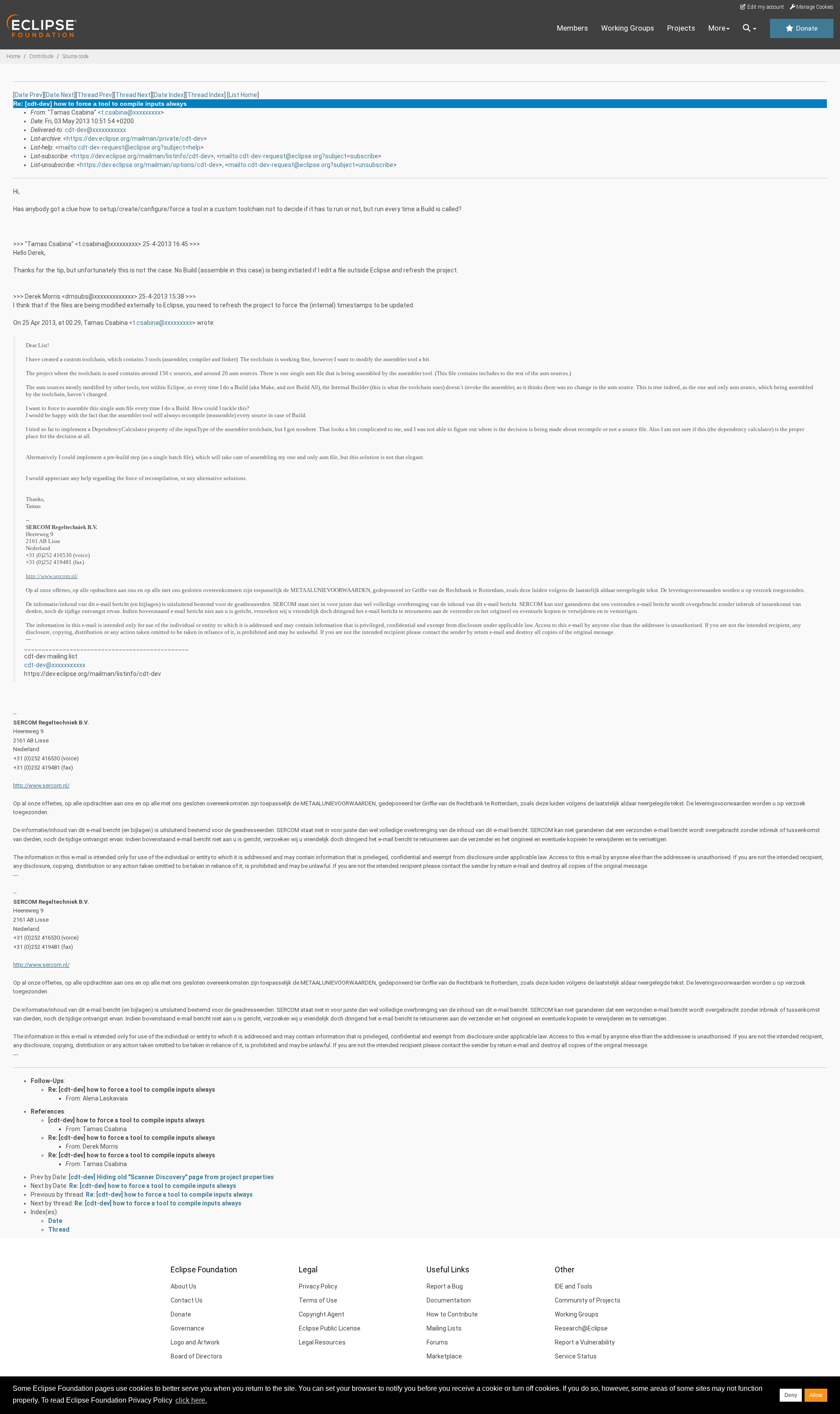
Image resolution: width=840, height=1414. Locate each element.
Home (13, 56)
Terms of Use (318, 1300)
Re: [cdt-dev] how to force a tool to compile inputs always (131, 1089)
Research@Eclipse (581, 1328)
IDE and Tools (573, 1286)
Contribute (41, 56)
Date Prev (28, 94)
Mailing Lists (444, 1328)
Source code (75, 56)
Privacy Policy (318, 1286)
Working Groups (627, 28)
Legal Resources (322, 1342)
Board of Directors (196, 1356)
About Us (183, 1286)
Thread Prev (94, 94)
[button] (749, 28)
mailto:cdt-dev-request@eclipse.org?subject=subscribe (299, 156)
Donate (806, 28)
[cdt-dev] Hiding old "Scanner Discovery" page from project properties (171, 1177)
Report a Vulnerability (585, 1342)
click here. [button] (191, 1400)
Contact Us (187, 1300)
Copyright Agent (321, 1314)
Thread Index (205, 94)
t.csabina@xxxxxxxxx (131, 112)
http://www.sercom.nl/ (52, 576)
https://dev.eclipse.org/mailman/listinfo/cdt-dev (142, 156)
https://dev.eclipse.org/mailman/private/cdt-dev (134, 138)
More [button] (716, 28)
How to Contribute (452, 1314)
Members (572, 28)
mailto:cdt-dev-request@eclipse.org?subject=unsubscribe (310, 164)
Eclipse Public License (329, 1328)
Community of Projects (587, 1300)
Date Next (60, 94)
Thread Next (133, 94)
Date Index (169, 94)
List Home (243, 94)
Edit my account (765, 7)
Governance (187, 1328)
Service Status (576, 1356)
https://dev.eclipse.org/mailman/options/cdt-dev (149, 164)
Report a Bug (445, 1286)
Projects (681, 28)
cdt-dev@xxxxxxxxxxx (95, 129)
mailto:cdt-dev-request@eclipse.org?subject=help (129, 147)
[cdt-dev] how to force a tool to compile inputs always (126, 1120)
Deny (790, 1395)
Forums (437, 1342)
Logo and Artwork (195, 1342)
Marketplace (444, 1356)
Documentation (449, 1300)
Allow (815, 1395)
